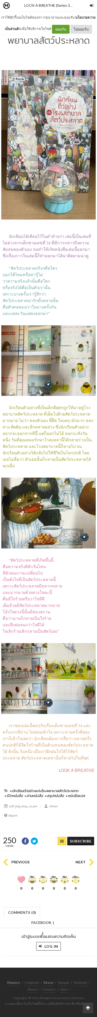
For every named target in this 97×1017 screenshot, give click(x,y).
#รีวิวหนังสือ (14, 795)
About (32, 989)
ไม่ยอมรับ (81, 29)
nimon (53, 806)
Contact (49, 989)
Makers (17, 6)
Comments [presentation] (22, 912)
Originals (32, 982)
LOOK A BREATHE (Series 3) (47, 5)
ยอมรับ (60, 29)
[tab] (22, 912)
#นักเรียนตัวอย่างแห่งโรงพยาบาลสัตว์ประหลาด (44, 791)
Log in (50, 946)
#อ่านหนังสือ (34, 795)
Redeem (80, 982)
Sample (63, 982)
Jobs (64, 989)
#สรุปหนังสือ (54, 795)
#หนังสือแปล (75, 795)
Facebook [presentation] (42, 924)
